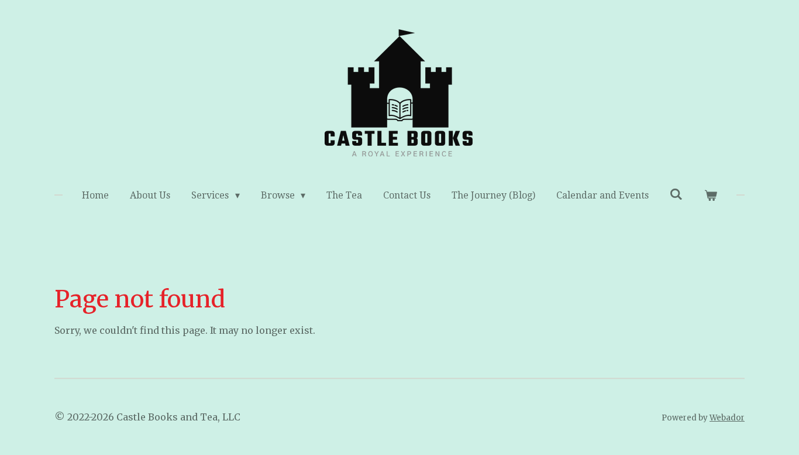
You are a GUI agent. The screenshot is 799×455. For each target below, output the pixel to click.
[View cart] (710, 196)
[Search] (676, 194)
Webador (727, 418)
